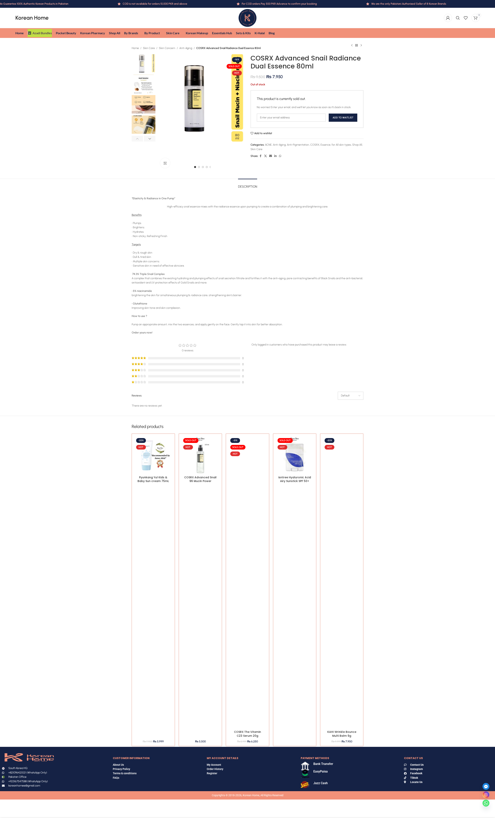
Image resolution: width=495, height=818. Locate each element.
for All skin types (341, 144)
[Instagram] (486, 794)
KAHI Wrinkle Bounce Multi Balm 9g (341, 734)
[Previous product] (352, 45)
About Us (118, 764)
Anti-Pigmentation (298, 144)
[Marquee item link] (394, 4)
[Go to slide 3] (203, 167)
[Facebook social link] (260, 156)
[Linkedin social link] (275, 156)
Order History (215, 769)
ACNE (268, 144)
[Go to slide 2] (199, 167)
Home (135, 48)
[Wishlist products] (466, 18)
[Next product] (361, 45)
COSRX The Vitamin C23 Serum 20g (247, 734)
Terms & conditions (125, 773)
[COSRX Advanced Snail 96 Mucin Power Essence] (200, 455)
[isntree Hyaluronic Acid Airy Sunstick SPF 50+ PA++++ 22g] (294, 455)
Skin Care (149, 48)
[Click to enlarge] (165, 163)
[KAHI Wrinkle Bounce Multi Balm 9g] (341, 582)
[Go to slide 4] (207, 167)
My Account (214, 764)
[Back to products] (356, 45)
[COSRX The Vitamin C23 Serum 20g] (247, 582)
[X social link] (265, 156)
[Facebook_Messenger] (486, 786)
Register (212, 773)
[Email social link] (270, 156)
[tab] (247, 185)
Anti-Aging (185, 48)
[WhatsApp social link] (280, 156)
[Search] (458, 18)
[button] (137, 139)
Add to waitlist (343, 117)
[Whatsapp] (486, 803)
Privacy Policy (121, 769)
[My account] (448, 18)
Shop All (357, 144)
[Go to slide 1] (195, 167)
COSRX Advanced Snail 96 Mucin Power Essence (200, 481)
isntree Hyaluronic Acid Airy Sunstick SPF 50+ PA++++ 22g (294, 481)
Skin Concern (167, 48)
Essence (325, 144)
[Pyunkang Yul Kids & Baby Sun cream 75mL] (153, 455)
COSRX (314, 144)
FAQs (116, 777)
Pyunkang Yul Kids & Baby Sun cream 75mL (153, 479)
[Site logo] (247, 17)
